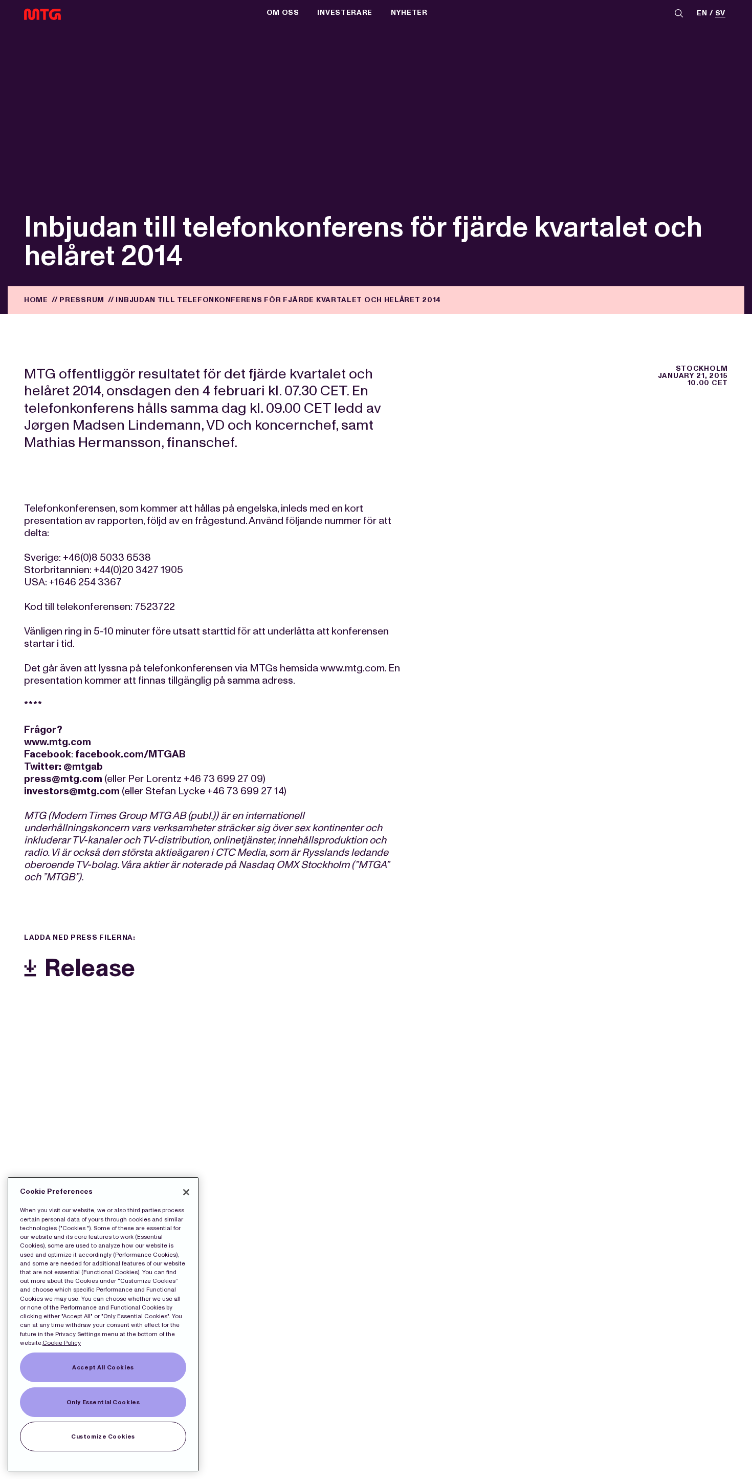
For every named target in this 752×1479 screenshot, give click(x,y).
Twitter (41, 766)
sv (720, 13)
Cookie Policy (61, 1342)
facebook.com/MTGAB (130, 754)
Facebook (47, 754)
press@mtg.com (63, 778)
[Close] (186, 1192)
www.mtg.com (57, 741)
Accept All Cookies (103, 1367)
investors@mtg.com (72, 791)
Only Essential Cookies (103, 1402)
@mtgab (83, 766)
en (702, 13)
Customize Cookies (103, 1436)
